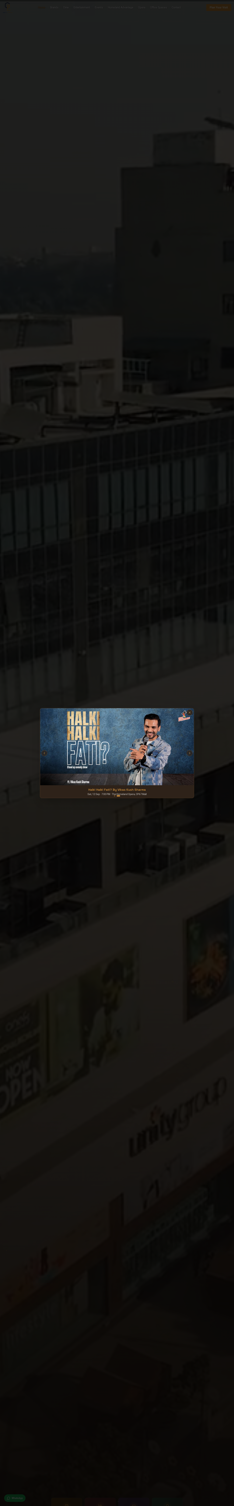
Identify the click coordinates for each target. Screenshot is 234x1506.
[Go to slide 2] (118, 757)
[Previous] (89, 753)
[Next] (145, 753)
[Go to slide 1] (114, 757)
